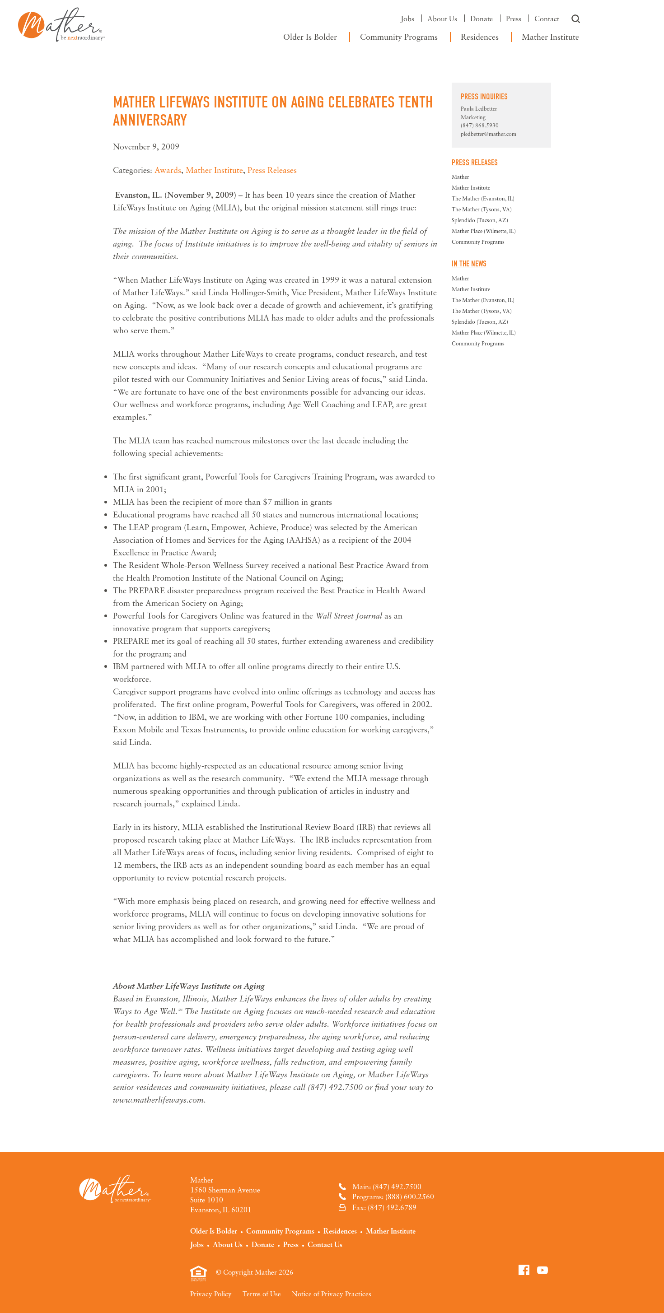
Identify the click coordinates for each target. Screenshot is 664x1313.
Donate (481, 18)
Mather (61, 22)
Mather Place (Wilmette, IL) (484, 231)
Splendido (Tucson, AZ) (480, 220)
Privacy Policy (211, 1294)
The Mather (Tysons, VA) (482, 209)
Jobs (407, 18)
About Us (442, 18)
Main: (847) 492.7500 (386, 1186)
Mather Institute (550, 37)
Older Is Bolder (310, 37)
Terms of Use (262, 1294)
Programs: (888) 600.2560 (393, 1196)
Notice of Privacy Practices (331, 1294)
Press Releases (272, 170)
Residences (480, 37)
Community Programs (399, 37)
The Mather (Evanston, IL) (483, 198)
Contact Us (325, 1244)
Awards (167, 170)
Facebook (524, 1269)
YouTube (542, 1269)
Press (513, 18)
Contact (546, 18)
